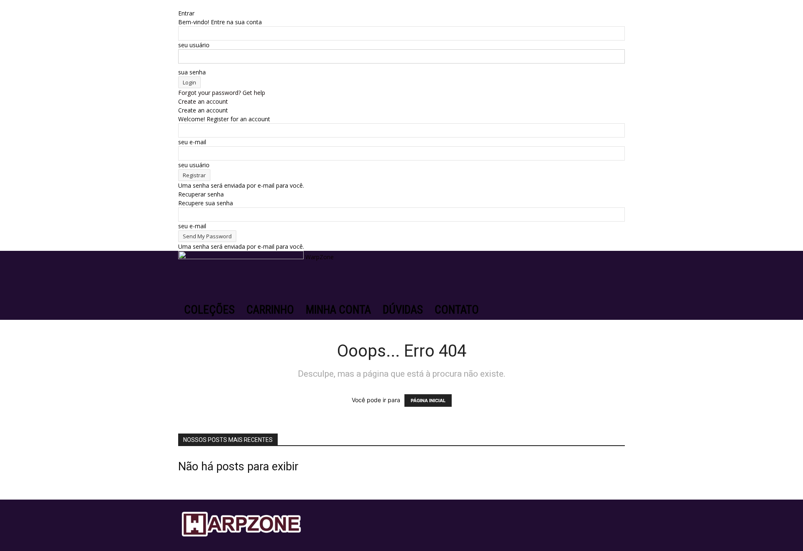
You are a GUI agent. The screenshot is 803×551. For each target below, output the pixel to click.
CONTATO (457, 309)
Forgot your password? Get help (221, 93)
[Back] (180, 4)
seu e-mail (192, 142)
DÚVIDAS (403, 309)
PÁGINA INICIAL (428, 400)
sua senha (192, 72)
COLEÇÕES (209, 309)
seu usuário (194, 45)
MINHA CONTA (338, 309)
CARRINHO (270, 309)
